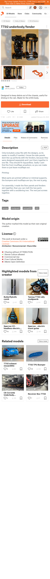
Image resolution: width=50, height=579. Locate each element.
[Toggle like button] (5, 302)
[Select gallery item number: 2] (12, 293)
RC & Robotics (34, 21)
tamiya (5, 208)
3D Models (6, 21)
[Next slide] (47, 72)
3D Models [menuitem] (10, 14)
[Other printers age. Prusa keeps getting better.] (25, 127)
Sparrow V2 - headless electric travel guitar (12, 327)
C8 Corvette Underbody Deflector (9, 394)
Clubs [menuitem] (27, 14)
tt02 (37, 208)
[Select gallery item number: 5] (40, 293)
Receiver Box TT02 (37, 394)
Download (26, 104)
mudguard (15, 208)
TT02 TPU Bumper (36, 365)
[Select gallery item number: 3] (13, 293)
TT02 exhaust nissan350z (10, 364)
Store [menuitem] (20, 14)
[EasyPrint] (30, 8)
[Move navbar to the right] (47, 13)
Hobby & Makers (20, 21)
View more (43, 273)
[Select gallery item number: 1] (10, 293)
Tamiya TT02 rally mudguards (36, 298)
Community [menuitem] (37, 14)
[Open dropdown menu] (46, 26)
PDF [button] (45, 148)
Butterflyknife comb (10, 298)
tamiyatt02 (27, 208)
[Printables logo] (2, 14)
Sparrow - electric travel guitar (36, 327)
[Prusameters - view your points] (35, 7)
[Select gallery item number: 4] (15, 293)
